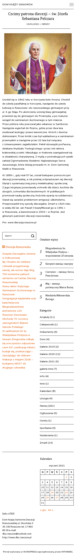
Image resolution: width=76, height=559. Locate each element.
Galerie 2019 (47, 346)
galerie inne (46, 368)
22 (66, 492)
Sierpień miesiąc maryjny (59, 263)
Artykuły (44, 317)
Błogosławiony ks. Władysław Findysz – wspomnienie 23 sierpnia (59, 252)
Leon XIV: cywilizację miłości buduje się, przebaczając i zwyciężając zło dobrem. (18, 351)
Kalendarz (46, 391)
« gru (43, 509)
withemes (66, 551)
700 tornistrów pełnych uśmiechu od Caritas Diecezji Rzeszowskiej (19, 278)
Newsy (46, 24)
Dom (43, 339)
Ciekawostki (47, 324)
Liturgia (44, 398)
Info (42, 376)
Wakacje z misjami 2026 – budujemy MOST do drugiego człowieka (17, 363)
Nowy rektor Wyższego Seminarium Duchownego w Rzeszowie (18, 290)
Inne (42, 383)
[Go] (33, 236)
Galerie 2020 (47, 354)
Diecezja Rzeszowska (18, 247)
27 (56, 497)
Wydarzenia (47, 435)
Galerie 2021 (47, 361)
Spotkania (46, 427)
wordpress (30, 551)
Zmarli (43, 442)
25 (47, 497)
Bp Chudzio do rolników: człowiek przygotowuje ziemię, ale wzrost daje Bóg (18, 265)
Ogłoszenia (46, 413)
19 (52, 492)
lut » (50, 509)
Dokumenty (46, 331)
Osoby (44, 420)
